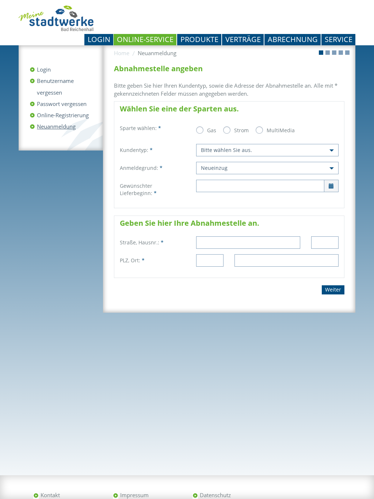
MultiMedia (281, 130)
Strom (241, 130)
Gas (211, 130)
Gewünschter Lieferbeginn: (138, 189)
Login (99, 39)
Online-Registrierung (63, 115)
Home (121, 53)
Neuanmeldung (56, 126)
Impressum (134, 495)
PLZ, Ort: (132, 260)
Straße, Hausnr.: (142, 242)
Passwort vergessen (62, 103)
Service (338, 39)
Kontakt (50, 495)
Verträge (243, 39)
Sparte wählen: (140, 128)
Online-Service (145, 39)
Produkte (199, 39)
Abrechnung (293, 39)
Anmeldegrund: (141, 167)
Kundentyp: (136, 149)
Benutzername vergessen (55, 86)
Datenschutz (215, 495)
